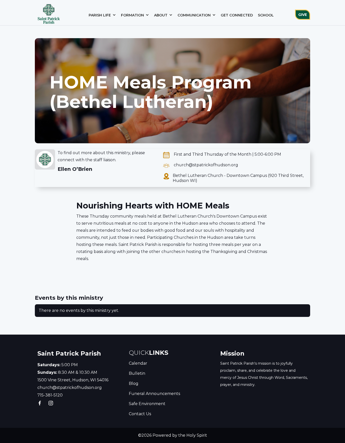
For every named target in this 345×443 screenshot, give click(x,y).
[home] (49, 12)
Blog (133, 383)
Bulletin (137, 373)
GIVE (302, 14)
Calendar (138, 363)
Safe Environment (147, 403)
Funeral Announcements (154, 393)
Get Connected (237, 15)
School (266, 15)
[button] (102, 15)
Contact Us (140, 413)
